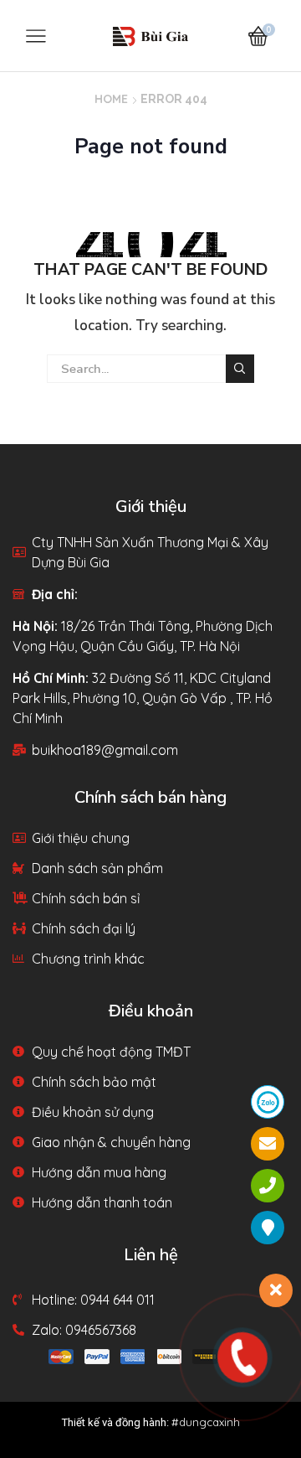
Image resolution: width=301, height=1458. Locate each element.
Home (111, 98)
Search (240, 368)
